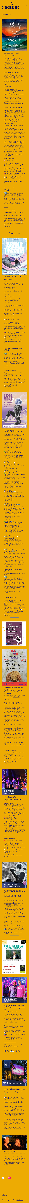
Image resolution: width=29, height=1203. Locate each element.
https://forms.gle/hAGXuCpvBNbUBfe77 (14, 573)
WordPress (20, 1200)
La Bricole (5, 1195)
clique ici (17, 1051)
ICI (15, 1040)
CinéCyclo (15, 1097)
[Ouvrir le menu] (26, 6)
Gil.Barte (12, 126)
